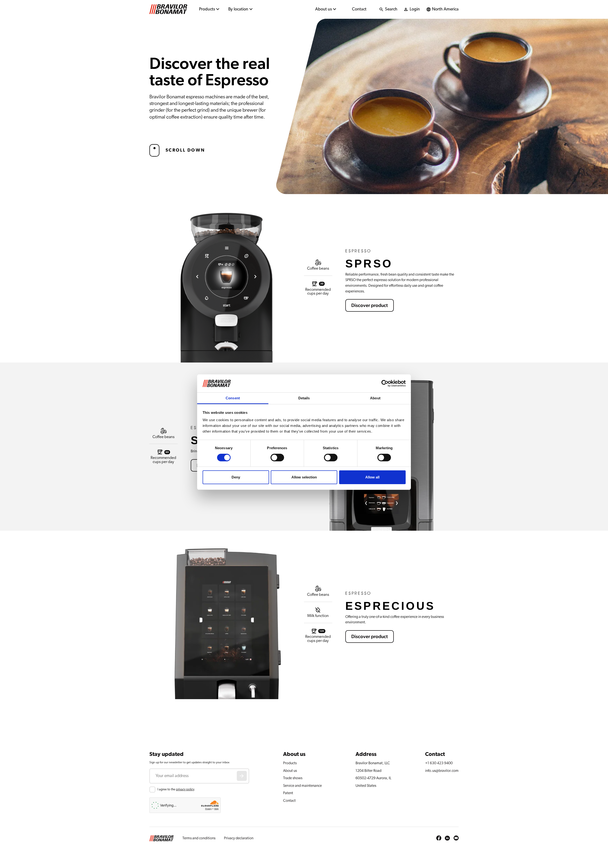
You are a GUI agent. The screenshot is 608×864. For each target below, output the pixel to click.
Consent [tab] (233, 398)
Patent (288, 793)
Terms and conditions (198, 838)
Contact (359, 9)
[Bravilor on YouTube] (456, 838)
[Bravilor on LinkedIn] (447, 838)
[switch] (277, 457)
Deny (236, 477)
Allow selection (304, 477)
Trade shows (292, 778)
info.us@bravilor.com (442, 771)
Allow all (372, 477)
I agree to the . (176, 789)
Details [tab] (304, 398)
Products (207, 9)
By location (238, 9)
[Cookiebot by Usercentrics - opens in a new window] (385, 383)
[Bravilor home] (168, 9)
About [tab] (375, 398)
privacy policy (185, 789)
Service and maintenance (302, 786)
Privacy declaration (238, 838)
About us (323, 9)
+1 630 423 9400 (439, 763)
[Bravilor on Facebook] (438, 838)
